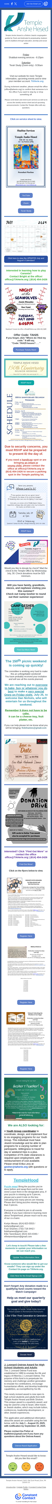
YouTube (26, 195)
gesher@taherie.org (16, 1166)
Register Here (26, 936)
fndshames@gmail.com (34, 728)
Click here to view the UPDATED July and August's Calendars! (26, 259)
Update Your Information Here (26, 1257)
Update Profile (22, 1487)
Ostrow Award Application (26, 1446)
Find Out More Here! (26, 650)
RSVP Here (26, 531)
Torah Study (26, 211)
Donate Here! (26, 1354)
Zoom (26, 203)
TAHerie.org (37, 81)
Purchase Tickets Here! (26, 350)
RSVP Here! (26, 383)
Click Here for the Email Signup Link (26, 1276)
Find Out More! (26, 864)
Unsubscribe (11, 1487)
